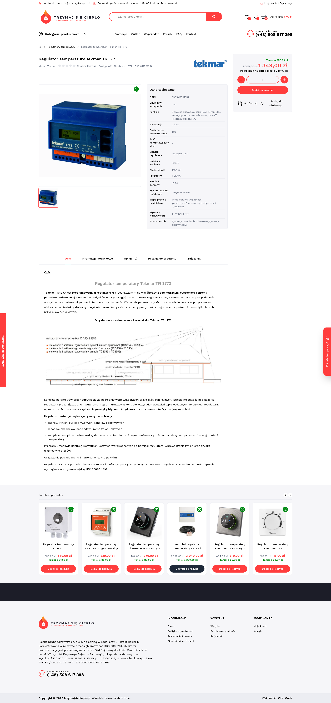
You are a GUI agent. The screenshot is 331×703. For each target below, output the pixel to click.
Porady (167, 34)
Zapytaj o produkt (187, 568)
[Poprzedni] (285, 495)
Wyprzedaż (151, 34)
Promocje (120, 34)
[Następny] (290, 495)
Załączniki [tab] (194, 258)
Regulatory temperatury (61, 46)
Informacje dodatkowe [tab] (97, 258)
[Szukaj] (214, 17)
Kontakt (191, 34)
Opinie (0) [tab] (130, 258)
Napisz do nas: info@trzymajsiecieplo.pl (66, 3)
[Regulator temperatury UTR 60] (58, 522)
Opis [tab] (68, 258)
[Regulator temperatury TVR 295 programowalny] (101, 522)
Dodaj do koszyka (262, 90)
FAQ (179, 34)
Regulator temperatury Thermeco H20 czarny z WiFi (144, 548)
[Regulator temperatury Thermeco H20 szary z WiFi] (229, 522)
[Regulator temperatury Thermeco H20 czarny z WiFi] (144, 522)
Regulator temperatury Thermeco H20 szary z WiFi (229, 548)
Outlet (135, 34)
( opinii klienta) (86, 66)
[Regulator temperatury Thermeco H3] (272, 522)
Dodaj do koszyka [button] (58, 568)
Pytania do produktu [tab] (162, 258)
